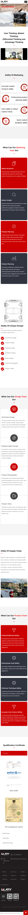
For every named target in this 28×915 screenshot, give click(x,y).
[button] (25, 2)
